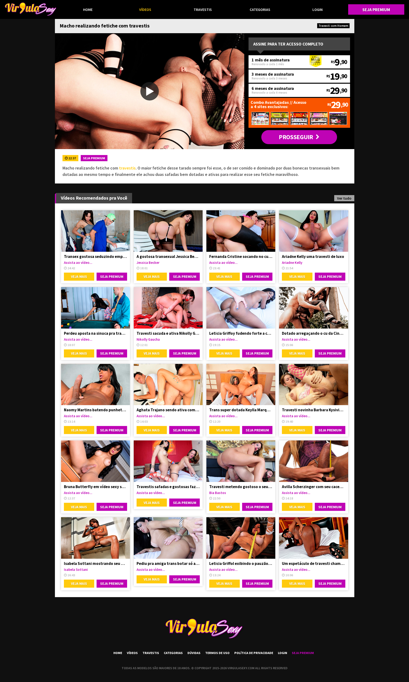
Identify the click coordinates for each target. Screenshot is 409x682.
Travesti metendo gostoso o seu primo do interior (240, 486)
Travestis (203, 9)
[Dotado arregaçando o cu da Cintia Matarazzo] (313, 308)
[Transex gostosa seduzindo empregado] (95, 231)
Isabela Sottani (76, 569)
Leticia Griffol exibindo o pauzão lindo (240, 563)
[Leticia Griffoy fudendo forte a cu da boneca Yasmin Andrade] (240, 308)
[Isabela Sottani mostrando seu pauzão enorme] (95, 538)
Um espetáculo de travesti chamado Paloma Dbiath (313, 563)
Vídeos (145, 9)
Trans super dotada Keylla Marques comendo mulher (240, 409)
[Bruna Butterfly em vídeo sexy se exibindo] (95, 461)
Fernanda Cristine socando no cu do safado (240, 256)
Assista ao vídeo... (78, 262)
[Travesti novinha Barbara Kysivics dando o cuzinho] (313, 384)
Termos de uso (217, 653)
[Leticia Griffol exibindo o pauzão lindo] (240, 538)
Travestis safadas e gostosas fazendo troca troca (168, 486)
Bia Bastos (217, 492)
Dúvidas (193, 653)
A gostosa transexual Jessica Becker (168, 256)
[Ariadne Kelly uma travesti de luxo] (313, 231)
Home (88, 9)
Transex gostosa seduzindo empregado (95, 256)
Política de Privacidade (253, 653)
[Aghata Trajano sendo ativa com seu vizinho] (168, 384)
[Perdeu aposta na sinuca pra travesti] (95, 308)
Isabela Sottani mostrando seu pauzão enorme (95, 563)
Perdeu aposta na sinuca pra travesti (95, 333)
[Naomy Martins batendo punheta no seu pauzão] (95, 384)
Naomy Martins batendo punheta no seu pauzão (95, 409)
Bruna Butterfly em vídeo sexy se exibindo (95, 486)
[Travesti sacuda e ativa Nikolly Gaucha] (168, 308)
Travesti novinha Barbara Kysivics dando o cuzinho (313, 409)
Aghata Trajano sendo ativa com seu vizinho (168, 409)
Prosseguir (296, 137)
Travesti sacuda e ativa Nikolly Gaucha (168, 333)
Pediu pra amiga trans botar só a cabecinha (168, 563)
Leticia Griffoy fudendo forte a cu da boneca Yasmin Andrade (240, 333)
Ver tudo (344, 198)
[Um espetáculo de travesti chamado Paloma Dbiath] (313, 538)
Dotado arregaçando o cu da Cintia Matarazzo (313, 333)
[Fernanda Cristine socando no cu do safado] (240, 231)
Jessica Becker (148, 262)
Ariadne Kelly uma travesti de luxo (313, 256)
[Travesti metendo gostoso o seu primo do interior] (240, 461)
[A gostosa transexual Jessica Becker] (168, 231)
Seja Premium (376, 9)
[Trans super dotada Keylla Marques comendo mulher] (240, 384)
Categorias (260, 9)
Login (317, 9)
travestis (127, 168)
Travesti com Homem (333, 26)
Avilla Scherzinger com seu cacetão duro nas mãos (313, 486)
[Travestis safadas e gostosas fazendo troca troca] (168, 461)
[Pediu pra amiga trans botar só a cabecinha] (168, 538)
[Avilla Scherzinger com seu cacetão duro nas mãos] (313, 461)
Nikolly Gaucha (148, 339)
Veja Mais (79, 276)
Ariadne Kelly (292, 262)
